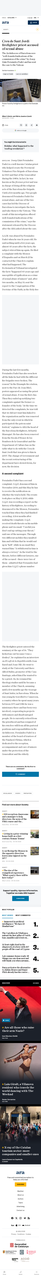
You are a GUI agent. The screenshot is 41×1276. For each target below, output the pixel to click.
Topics (20, 1203)
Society (5, 29)
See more (36, 983)
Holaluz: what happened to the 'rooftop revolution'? (19, 147)
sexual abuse (7, 793)
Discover (6, 983)
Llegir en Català (8, 74)
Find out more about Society (15, 804)
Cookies (28, 1234)
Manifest (20, 1191)
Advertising (20, 1206)
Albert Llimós (7, 116)
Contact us (20, 1210)
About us (20, 1195)
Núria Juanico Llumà (24, 116)
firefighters (28, 793)
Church (17, 793)
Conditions (21, 1234)
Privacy (13, 1234)
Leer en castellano (22, 74)
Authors (20, 1199)
